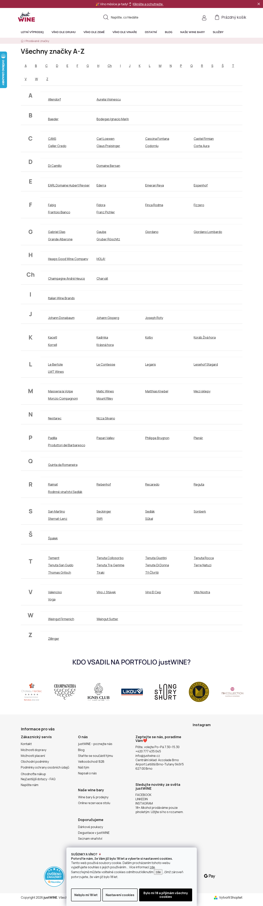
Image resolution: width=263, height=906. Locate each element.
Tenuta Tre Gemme (110, 565)
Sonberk (200, 511)
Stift (100, 518)
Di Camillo (55, 166)
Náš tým (83, 767)
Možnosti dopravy (33, 750)
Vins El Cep (153, 592)
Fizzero (199, 205)
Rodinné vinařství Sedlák (65, 492)
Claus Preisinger (108, 146)
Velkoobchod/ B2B (91, 761)
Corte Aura (201, 146)
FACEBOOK (143, 795)
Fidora (101, 205)
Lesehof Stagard (206, 364)
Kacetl (52, 337)
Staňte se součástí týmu (95, 756)
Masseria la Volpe (60, 391)
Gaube (101, 232)
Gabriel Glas (56, 232)
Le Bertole (55, 364)
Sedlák (150, 511)
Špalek (53, 538)
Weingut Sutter (107, 619)
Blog (81, 750)
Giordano (151, 232)
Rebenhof (104, 484)
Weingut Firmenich (61, 619)
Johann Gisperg (108, 318)
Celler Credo (57, 146)
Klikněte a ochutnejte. (148, 4)
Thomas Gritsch (59, 572)
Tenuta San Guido (60, 565)
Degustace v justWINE (94, 833)
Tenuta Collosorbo (110, 558)
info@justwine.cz (147, 756)
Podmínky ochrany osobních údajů (45, 767)
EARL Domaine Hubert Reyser (69, 185)
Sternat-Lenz (57, 518)
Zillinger (53, 638)
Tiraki (100, 572)
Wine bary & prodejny (93, 797)
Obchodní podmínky (35, 761)
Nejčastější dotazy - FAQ (38, 779)
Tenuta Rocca (204, 558)
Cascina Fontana (157, 139)
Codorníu (151, 146)
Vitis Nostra (202, 592)
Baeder (53, 119)
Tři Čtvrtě (152, 572)
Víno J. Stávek (106, 592)
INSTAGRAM (144, 803)
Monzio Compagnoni (63, 398)
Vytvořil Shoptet (230, 897)
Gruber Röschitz (108, 239)
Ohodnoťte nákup (33, 774)
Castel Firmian (204, 139)
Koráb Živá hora (205, 337)
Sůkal (149, 518)
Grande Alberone (60, 239)
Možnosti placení (33, 756)
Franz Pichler (106, 212)
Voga (51, 599)
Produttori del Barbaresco (66, 445)
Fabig (52, 205)
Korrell (52, 345)
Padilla (52, 438)
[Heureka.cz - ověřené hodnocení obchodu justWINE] (54, 876)
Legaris (150, 364)
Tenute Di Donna (157, 565)
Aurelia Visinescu (109, 99)
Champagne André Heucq (66, 278)
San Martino (56, 511)
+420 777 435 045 (148, 751)
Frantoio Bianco (59, 212)
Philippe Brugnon (157, 438)
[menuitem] (32, 32)
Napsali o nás (87, 773)
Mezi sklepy (202, 391)
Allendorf (54, 99)
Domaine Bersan (108, 166)
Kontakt (26, 744)
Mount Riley (105, 398)
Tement (53, 558)
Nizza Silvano (106, 418)
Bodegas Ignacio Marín (113, 119)
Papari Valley (105, 438)
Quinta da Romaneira (62, 465)
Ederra (101, 185)
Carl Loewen (105, 139)
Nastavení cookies (120, 895)
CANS (52, 139)
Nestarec (55, 418)
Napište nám (29, 785)
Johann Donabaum (61, 318)
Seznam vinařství (90, 838)
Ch (110, 66)
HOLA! (101, 259)
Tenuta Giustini (156, 558)
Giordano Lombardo (208, 232)
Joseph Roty (154, 318)
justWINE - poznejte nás (95, 744)
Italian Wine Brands (61, 298)
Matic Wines (105, 391)
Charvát (102, 278)
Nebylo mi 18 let (86, 895)
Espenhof (201, 185)
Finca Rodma (154, 205)
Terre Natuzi (202, 565)
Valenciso (55, 592)
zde (152, 867)
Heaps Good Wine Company (68, 259)
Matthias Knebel (156, 391)
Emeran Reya (154, 185)
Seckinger (104, 511)
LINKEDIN (141, 799)
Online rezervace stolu (94, 803)
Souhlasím (165, 894)
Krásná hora (105, 345)
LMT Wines (56, 371)
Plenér (198, 438)
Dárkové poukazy (90, 827)
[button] (218, 32)
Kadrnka (102, 337)
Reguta (199, 484)
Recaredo (152, 484)
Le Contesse (106, 364)
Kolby (149, 337)
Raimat (53, 484)
